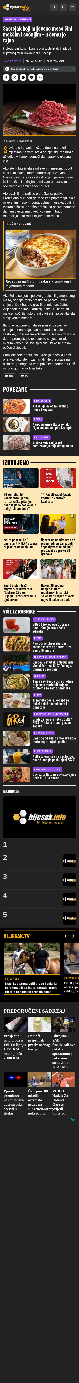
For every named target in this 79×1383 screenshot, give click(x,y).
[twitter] (14, 77)
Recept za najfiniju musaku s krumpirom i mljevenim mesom (38, 284)
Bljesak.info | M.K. (34, 61)
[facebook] (6, 77)
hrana (9, 376)
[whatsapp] (23, 77)
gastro (17, 61)
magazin (7, 61)
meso (24, 376)
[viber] (31, 77)
